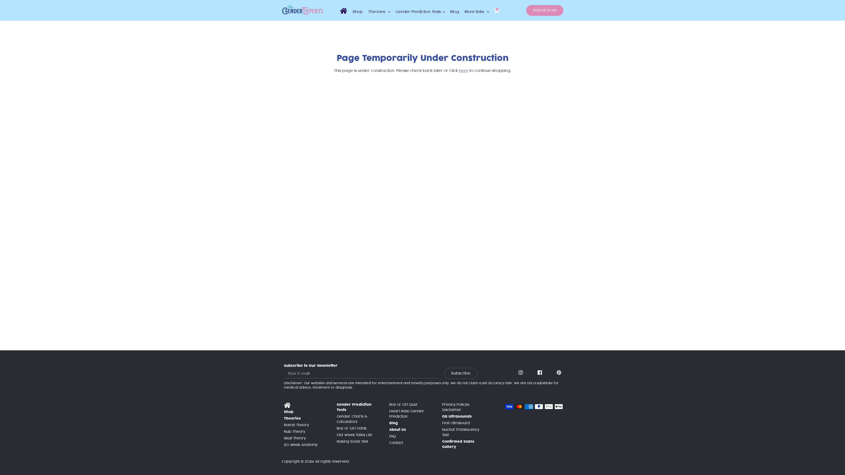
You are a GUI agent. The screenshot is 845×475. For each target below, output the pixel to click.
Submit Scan (545, 10)
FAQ (392, 436)
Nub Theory (294, 431)
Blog (454, 12)
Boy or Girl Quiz (403, 404)
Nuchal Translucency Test (460, 432)
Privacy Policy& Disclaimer (456, 407)
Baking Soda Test (352, 441)
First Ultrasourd (456, 423)
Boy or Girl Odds (352, 428)
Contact (396, 443)
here (463, 71)
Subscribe (460, 373)
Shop (358, 12)
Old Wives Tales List (354, 435)
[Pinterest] (559, 372)
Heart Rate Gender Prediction (406, 414)
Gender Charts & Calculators (352, 419)
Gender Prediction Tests (418, 12)
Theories (377, 12)
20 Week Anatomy (301, 445)
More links (475, 12)
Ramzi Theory (296, 425)
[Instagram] (521, 372)
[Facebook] (540, 372)
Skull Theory (295, 438)
